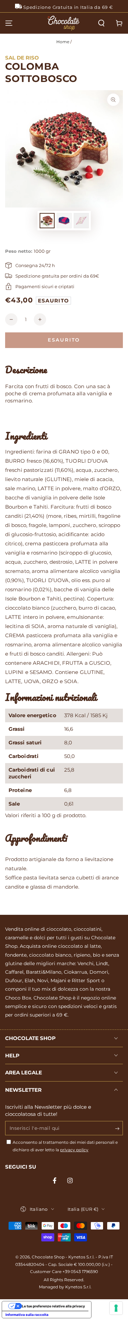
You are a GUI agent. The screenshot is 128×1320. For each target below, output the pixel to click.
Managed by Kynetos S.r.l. (65, 1286)
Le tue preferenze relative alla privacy (53, 1306)
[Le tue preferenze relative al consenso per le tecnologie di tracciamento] (116, 1308)
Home (62, 41)
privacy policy (74, 1149)
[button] (101, 23)
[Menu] (9, 23)
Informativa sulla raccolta (26, 1315)
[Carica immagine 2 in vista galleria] (64, 220)
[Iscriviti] (119, 1128)
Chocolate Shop (48, 1256)
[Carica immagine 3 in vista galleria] (81, 220)
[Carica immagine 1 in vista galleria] (47, 220)
